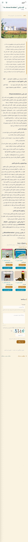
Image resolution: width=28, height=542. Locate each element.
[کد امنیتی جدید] (11, 331)
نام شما (23, 304)
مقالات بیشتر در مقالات (5, 356)
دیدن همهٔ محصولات (23, 247)
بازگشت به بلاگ (21, 356)
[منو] (2, 2)
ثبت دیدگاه (20, 342)
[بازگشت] (26, 8)
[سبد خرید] (6, 2)
